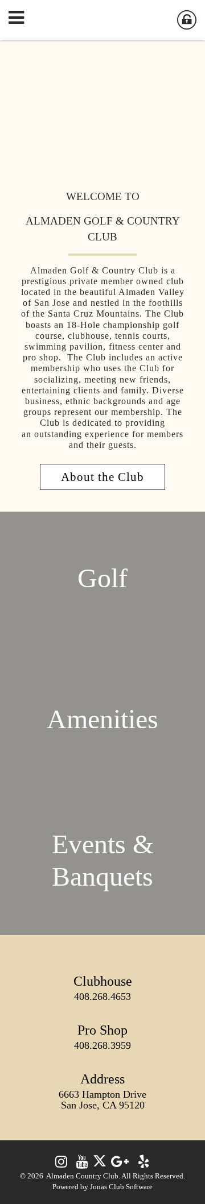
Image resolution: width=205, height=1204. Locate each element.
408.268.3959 (102, 1045)
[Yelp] (143, 1164)
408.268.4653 (102, 996)
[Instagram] (61, 1164)
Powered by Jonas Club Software (102, 1187)
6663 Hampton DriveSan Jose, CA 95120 (102, 1100)
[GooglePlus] (119, 1164)
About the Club (102, 476)
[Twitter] (99, 1164)
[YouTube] (82, 1164)
